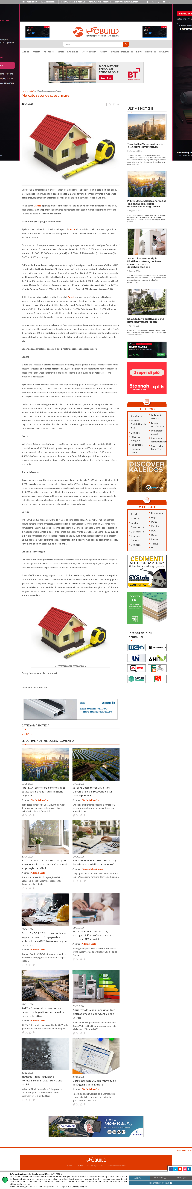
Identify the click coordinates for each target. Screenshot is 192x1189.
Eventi (139, 52)
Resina (154, 539)
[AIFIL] (157, 678)
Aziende (25, 52)
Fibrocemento (158, 513)
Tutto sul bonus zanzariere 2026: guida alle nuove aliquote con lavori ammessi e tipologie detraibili (44, 864)
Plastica (155, 526)
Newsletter (164, 52)
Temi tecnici (49, 52)
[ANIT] (157, 657)
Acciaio (134, 514)
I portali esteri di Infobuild (73, 2)
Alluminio (135, 518)
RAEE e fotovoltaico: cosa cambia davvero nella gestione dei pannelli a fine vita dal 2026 (43, 1012)
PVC (153, 530)
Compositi (136, 544)
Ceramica (135, 540)
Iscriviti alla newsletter (126, 2)
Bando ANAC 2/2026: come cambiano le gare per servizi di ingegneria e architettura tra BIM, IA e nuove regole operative (44, 939)
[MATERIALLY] (157, 647)
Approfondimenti (89, 52)
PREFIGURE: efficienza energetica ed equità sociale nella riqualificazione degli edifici (44, 791)
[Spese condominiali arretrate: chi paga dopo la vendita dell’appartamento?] (96, 837)
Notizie (61, 52)
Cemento (135, 536)
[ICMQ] (136, 668)
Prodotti (36, 52)
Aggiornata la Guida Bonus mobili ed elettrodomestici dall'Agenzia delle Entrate (93, 1013)
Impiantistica (137, 444)
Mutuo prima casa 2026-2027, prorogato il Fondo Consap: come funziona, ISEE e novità (92, 935)
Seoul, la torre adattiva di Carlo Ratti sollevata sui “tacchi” (145, 320)
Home (24, 91)
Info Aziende (72, 52)
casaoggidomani (49, 2)
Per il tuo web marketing (100, 2)
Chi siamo (70, 1166)
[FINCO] (157, 668)
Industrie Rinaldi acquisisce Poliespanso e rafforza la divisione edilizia (42, 1080)
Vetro (154, 548)
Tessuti (154, 543)
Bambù (134, 523)
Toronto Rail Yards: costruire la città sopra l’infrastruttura (145, 145)
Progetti (103, 52)
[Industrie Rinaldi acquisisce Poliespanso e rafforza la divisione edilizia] (45, 1054)
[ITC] (136, 647)
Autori (80, 1166)
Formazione (150, 52)
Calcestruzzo (137, 527)
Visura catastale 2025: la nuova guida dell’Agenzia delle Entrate (94, 1082)
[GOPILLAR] (136, 678)
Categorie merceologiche (122, 52)
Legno (154, 517)
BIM (133, 428)
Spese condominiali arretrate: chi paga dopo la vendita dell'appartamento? (94, 862)
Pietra (154, 521)
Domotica (136, 432)
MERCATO (27, 734)
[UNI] (136, 657)
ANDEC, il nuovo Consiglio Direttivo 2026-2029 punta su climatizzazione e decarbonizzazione (144, 262)
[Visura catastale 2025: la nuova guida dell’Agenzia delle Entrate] (96, 1056)
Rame (154, 535)
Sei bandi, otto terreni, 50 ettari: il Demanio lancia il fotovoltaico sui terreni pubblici (92, 791)
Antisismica (136, 416)
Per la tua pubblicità (95, 1166)
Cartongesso (137, 531)
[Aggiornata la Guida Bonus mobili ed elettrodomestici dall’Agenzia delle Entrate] (96, 986)
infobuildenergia (29, 2)
